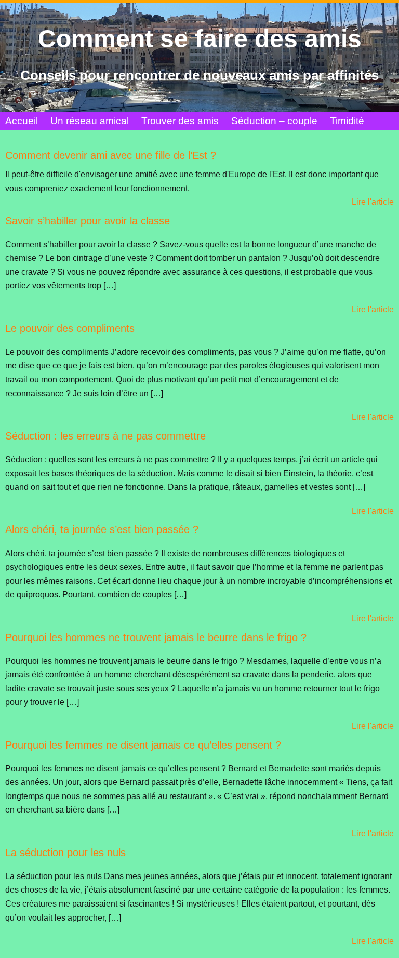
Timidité (347, 120)
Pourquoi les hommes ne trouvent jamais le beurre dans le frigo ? (156, 637)
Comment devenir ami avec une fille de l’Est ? (110, 155)
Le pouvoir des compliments (70, 328)
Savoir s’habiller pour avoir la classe (87, 221)
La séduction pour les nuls (65, 852)
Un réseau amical (89, 120)
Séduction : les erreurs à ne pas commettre (105, 436)
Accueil (21, 120)
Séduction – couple (274, 120)
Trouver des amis (180, 120)
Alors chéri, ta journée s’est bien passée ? (101, 529)
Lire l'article (373, 201)
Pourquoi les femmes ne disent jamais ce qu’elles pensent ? (143, 745)
